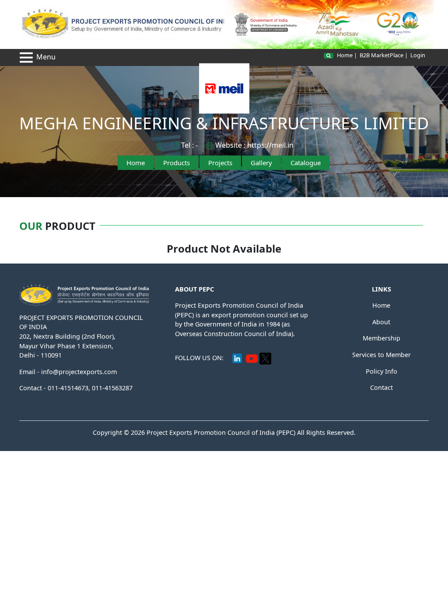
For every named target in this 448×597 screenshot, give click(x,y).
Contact (381, 387)
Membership (381, 338)
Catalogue (305, 162)
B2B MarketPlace (381, 55)
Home (345, 55)
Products (176, 162)
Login (417, 55)
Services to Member (381, 355)
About (381, 322)
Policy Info (381, 371)
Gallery (261, 162)
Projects (220, 162)
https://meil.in (270, 145)
